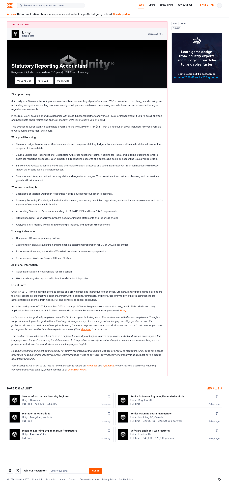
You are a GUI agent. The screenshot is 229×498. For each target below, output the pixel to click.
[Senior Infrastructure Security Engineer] (60, 400)
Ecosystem (185, 5)
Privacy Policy (109, 479)
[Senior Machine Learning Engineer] (169, 417)
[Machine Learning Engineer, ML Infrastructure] (60, 434)
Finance (176, 28)
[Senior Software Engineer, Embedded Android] (169, 400)
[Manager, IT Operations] (60, 417)
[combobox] (53, 5)
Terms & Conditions (89, 479)
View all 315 (214, 388)
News (152, 5)
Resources (166, 5)
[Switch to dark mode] (219, 479)
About (62, 479)
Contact (72, 479)
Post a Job (207, 5)
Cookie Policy (126, 479)
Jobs (141, 5)
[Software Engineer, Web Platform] (169, 434)
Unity (123, 310)
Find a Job (37, 479)
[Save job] (109, 396)
